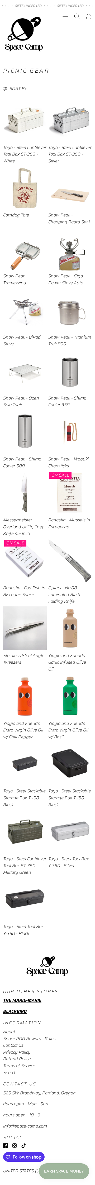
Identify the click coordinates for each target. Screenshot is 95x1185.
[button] (77, 16)
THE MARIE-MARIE (22, 1000)
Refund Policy (17, 1058)
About (9, 1031)
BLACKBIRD (15, 1011)
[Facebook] (5, 1145)
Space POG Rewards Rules (29, 1038)
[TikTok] (23, 1145)
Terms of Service (19, 1065)
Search (10, 1072)
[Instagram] (14, 1145)
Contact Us (13, 1045)
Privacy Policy (17, 1052)
